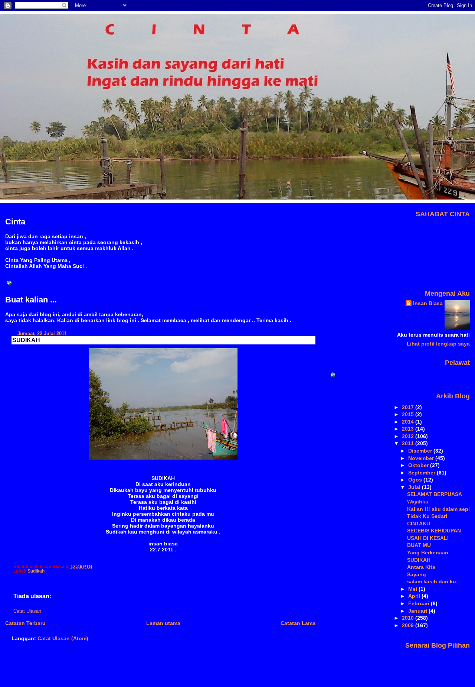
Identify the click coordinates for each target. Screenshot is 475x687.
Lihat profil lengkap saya (438, 344)
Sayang (416, 574)
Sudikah (36, 571)
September (422, 473)
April (415, 596)
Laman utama (163, 623)
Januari (418, 611)
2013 (408, 429)
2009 (408, 625)
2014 (408, 422)
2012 (408, 436)
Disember (420, 451)
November (421, 458)
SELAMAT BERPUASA (434, 494)
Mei (413, 589)
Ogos (415, 480)
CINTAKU (418, 523)
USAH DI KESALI (428, 538)
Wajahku (418, 502)
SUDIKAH (26, 340)
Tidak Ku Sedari (427, 516)
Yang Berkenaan (427, 552)
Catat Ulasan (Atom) (62, 638)
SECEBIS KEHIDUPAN (434, 531)
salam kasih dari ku (431, 581)
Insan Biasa (428, 303)
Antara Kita (421, 567)
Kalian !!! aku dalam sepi (438, 509)
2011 (408, 443)
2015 (408, 414)
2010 (408, 618)
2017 (408, 407)
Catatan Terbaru (25, 623)
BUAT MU (419, 545)
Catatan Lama (298, 623)
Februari (419, 603)
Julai (415, 487)
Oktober (419, 465)
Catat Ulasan (27, 611)
